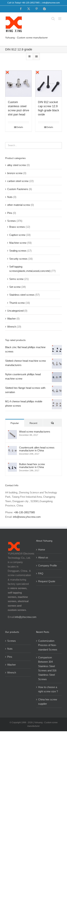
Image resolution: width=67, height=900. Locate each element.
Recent (33, 423)
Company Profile (47, 565)
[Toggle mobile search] (53, 18)
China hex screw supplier (47, 701)
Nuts (10, 197)
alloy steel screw (16, 165)
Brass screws (17, 226)
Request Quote (46, 581)
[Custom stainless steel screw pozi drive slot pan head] (18, 83)
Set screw (15, 286)
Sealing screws (17, 250)
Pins (9, 212)
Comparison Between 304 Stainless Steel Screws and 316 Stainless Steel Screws (47, 668)
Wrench (11, 326)
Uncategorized (15, 310)
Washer (11, 318)
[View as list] (36, 56)
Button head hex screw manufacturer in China (32, 466)
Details (19, 127)
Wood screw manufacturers (34, 431)
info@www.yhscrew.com (27, 516)
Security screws (18, 258)
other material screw (18, 204)
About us (43, 557)
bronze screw (15, 173)
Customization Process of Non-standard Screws (48, 645)
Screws (11, 220)
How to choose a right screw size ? (48, 689)
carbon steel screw (18, 181)
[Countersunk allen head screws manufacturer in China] (12, 448)
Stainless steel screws (22, 294)
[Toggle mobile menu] (60, 18)
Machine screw (17, 242)
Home (41, 549)
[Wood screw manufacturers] (12, 432)
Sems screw (16, 278)
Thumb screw (17, 302)
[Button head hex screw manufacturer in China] (12, 464)
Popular (14, 423)
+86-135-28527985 (24, 512)
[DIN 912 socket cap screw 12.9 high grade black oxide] (48, 83)
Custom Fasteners (17, 189)
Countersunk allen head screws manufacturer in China (36, 449)
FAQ (40, 573)
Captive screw (17, 234)
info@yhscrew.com (51, 3)
